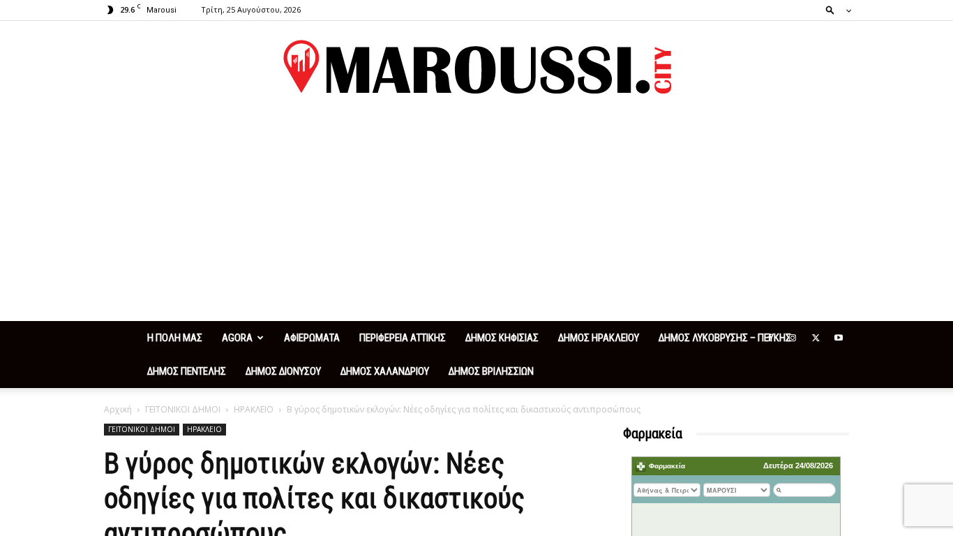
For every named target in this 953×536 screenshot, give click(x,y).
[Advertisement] (476, 216)
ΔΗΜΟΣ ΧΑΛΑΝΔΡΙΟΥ (384, 371)
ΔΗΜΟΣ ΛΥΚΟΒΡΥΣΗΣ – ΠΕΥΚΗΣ (725, 338)
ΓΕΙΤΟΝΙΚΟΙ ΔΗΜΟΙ (182, 409)
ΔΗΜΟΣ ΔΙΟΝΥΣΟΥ (283, 371)
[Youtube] (838, 338)
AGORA (237, 338)
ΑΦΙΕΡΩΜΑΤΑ (312, 338)
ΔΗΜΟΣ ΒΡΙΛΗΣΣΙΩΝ (491, 371)
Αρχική (118, 409)
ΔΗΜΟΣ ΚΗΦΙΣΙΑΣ (502, 338)
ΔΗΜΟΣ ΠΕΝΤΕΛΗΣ (186, 371)
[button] (834, 9)
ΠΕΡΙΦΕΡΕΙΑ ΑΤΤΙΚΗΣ (402, 338)
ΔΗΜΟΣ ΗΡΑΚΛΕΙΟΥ (598, 338)
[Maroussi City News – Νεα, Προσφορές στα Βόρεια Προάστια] (476, 67)
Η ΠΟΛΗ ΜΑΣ (174, 338)
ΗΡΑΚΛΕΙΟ (253, 409)
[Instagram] (792, 338)
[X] (815, 338)
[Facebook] (769, 338)
